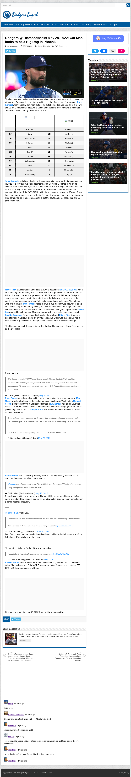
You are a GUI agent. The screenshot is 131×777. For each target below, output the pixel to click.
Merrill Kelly (10, 290)
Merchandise (100, 24)
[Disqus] (44, 731)
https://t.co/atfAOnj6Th (64, 526)
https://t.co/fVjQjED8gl (60, 554)
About (11, 5)
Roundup (86, 24)
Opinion (75, 24)
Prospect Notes (49, 24)
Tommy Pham (11, 513)
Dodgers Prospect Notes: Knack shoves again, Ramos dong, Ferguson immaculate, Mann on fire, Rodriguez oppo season (21, 656)
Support (114, 24)
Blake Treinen (11, 475)
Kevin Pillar (55, 404)
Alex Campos (12, 46)
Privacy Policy (123, 773)
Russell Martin (12, 562)
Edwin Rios (64, 315)
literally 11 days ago (68, 290)
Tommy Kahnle (36, 409)
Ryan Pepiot (11, 398)
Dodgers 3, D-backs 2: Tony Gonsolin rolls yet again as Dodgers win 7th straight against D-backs (68, 656)
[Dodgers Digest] (20, 14)
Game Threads (43, 46)
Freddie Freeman (13, 315)
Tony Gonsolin (12, 181)
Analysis (64, 24)
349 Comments (61, 46)
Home (4, 5)
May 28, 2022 (45, 395)
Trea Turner (28, 304)
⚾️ (108, 38)
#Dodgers (12, 484)
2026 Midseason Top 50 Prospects (21, 24)
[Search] (128, 5)
